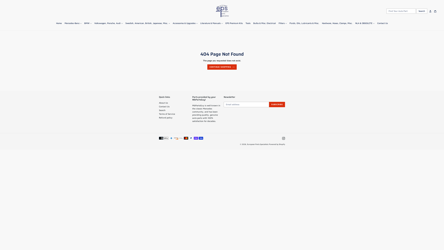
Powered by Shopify (277, 144)
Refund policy (165, 117)
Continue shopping (220, 67)
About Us (163, 103)
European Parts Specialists (257, 144)
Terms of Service (167, 114)
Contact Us (164, 106)
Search (162, 110)
